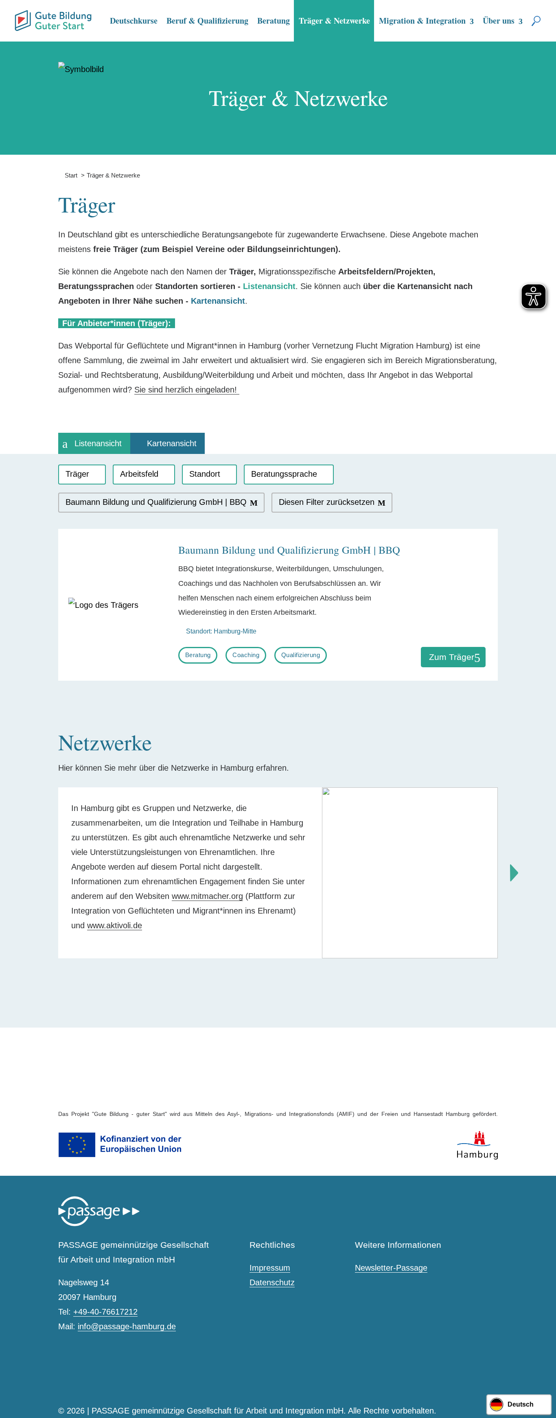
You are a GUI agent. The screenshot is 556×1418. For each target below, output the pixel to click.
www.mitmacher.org (207, 896)
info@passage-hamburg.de (127, 1326)
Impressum (270, 1267)
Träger (77, 473)
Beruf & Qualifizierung (207, 20)
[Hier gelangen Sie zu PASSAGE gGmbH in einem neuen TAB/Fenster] (99, 1224)
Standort (204, 473)
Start (67, 175)
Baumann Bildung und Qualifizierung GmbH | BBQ (156, 502)
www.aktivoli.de (114, 925)
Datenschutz (272, 1282)
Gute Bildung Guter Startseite (18, 17)
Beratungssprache (284, 473)
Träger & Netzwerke (334, 20)
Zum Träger (451, 657)
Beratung (273, 20)
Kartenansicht (172, 443)
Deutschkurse (134, 20)
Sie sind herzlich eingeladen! (186, 389)
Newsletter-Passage (391, 1267)
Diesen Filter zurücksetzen (326, 502)
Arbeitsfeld (139, 473)
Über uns (498, 20)
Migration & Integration (422, 20)
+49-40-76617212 (105, 1311)
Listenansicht (98, 443)
